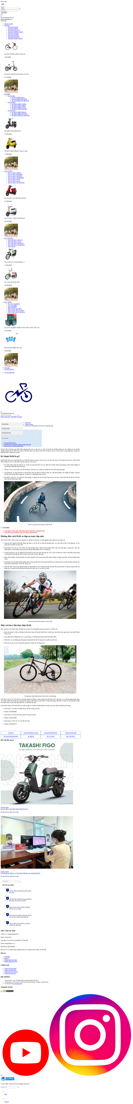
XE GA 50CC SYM (14, 179)
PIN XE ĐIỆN (12, 307)
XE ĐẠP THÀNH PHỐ (11, 736)
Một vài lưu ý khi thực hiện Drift (13, 446)
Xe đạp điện (11, 96)
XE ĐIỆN (7, 94)
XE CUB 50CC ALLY (14, 241)
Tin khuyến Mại (6, 432)
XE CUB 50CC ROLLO (15, 240)
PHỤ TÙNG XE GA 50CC (16, 310)
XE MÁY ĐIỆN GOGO (19, 107)
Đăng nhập (4, 19)
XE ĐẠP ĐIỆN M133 (18, 97)
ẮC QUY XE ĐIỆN (14, 304)
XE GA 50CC (8, 171)
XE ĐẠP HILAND (13, 37)
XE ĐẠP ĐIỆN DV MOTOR (20, 101)
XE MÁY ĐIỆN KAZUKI (19, 114)
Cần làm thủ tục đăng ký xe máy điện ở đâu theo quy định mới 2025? (20, 873)
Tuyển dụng (5, 424)
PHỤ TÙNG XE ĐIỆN (15, 309)
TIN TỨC (7, 368)
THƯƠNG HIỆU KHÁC (15, 38)
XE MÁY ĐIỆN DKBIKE (19, 109)
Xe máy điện (11, 102)
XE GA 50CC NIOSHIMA (16, 177)
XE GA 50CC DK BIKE (15, 174)
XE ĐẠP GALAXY (14, 30)
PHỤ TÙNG (8, 302)
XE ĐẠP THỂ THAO (50, 733)
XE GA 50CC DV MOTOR (16, 182)
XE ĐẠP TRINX (13, 29)
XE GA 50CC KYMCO (15, 176)
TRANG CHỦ (8, 24)
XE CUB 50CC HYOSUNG (16, 245)
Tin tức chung (6, 428)
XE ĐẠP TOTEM (13, 35)
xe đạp (28, 705)
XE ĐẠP (7, 25)
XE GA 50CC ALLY (14, 181)
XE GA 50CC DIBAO (14, 173)
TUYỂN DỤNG (9, 369)
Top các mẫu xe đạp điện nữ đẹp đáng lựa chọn (14, 809)
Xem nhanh (5, 438)
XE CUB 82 (11, 246)
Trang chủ (28, 422)
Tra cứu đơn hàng (9, 372)
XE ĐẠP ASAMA (13, 33)
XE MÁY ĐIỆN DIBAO (19, 112)
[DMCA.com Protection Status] (8, 991)
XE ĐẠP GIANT (13, 27)
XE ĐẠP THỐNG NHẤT (15, 32)
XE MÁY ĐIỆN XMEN (19, 105)
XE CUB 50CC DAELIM (15, 243)
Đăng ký (9, 19)
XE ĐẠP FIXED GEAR (31, 733)
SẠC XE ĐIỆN (12, 305)
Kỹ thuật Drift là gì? (10, 443)
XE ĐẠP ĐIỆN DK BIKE (19, 99)
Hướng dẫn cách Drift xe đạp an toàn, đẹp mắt (17, 444)
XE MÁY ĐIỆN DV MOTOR (20, 115)
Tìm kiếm (3, 12)
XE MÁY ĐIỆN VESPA (19, 104)
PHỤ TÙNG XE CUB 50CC (16, 312)
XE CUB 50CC (9, 238)
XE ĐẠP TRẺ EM (70, 733)
